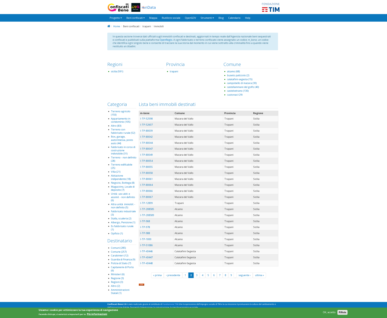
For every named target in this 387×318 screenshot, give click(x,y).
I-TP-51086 (146, 245)
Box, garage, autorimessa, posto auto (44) (122, 140)
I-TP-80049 (146, 154)
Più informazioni (97, 314)
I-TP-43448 (146, 263)
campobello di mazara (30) (242, 83)
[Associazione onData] (149, 7)
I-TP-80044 (146, 142)
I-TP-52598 (146, 118)
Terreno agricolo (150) (120, 113)
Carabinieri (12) (119, 255)
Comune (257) (119, 251)
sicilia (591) (117, 71)
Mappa (153, 18)
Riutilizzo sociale (171, 18)
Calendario (234, 18)
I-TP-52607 (146, 124)
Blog (221, 18)
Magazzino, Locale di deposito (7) (123, 188)
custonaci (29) (235, 94)
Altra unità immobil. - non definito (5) (123, 206)
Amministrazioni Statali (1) (120, 291)
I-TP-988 (145, 233)
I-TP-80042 (146, 136)
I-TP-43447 (146, 257)
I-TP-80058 (146, 173)
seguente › (245, 275)
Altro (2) (115, 286)
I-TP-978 (145, 227)
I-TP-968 (145, 221)
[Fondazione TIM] (271, 7)
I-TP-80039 (146, 130)
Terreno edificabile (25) (121, 166)
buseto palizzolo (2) (238, 75)
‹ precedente (173, 275)
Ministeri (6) (118, 274)
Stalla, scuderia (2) (121, 218)
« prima (157, 275)
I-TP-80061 (146, 179)
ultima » (259, 275)
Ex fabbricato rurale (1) (122, 228)
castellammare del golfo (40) (243, 87)
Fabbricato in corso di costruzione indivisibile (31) (123, 150)
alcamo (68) (233, 71)
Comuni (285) (118, 247)
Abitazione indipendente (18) (121, 177)
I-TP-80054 (146, 160)
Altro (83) (116, 125)
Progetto (115, 18)
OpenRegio (166, 39)
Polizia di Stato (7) (121, 263)
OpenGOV (190, 18)
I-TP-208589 (147, 215)
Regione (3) (117, 278)
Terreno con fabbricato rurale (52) (123, 131)
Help (247, 18)
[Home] (119, 7)
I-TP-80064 (146, 185)
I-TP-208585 (147, 209)
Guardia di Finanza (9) (123, 259)
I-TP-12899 (146, 203)
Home (116, 26)
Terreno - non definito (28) (123, 159)
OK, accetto (329, 312)
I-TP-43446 (146, 251)
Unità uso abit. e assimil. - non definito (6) (123, 197)
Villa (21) (115, 171)
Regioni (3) (117, 282)
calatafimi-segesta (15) (239, 79)
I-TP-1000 (145, 239)
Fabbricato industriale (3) (123, 213)
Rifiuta (342, 312)
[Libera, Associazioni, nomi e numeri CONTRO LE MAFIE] (135, 7)
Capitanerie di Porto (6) (122, 269)
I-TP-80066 (146, 191)
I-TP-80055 (146, 167)
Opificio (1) (117, 233)
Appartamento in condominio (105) (120, 120)
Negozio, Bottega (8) (123, 182)
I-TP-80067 (146, 197)
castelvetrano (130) (238, 90)
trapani (174, 71)
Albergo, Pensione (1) (123, 222)
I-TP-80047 (146, 148)
